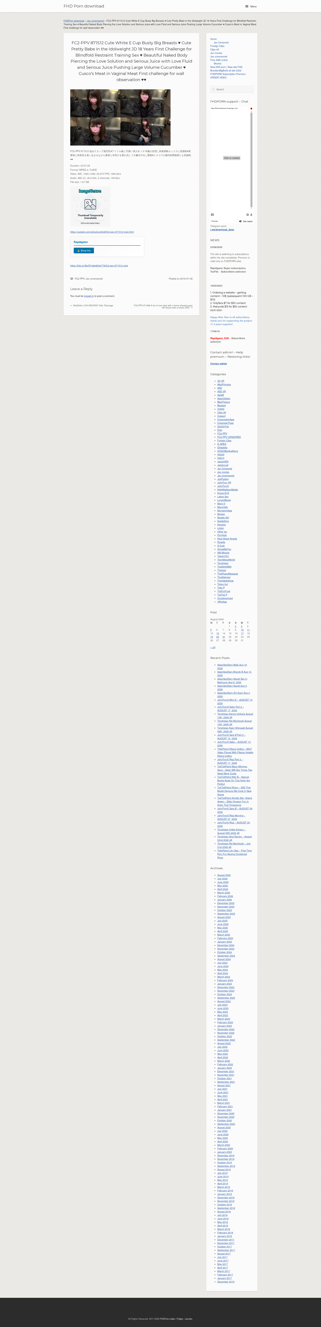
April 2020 (222, 1141)
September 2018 (226, 1208)
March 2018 (223, 1229)
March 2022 (223, 1060)
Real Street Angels (227, 538)
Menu (253, 6)
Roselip (221, 542)
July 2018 (222, 1215)
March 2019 (223, 1187)
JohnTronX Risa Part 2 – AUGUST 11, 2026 (230, 761)
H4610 (220, 458)
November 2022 (225, 1032)
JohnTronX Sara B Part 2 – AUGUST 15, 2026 (231, 736)
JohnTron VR (224, 482)
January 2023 (224, 1025)
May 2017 (222, 1264)
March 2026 (223, 892)
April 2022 (222, 1057)
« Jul (212, 647)
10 (242, 629)
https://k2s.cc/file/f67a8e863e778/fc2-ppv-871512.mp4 (99, 265)
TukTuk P (222, 594)
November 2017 (225, 1243)
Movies (217, 63)
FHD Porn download (84, 6)
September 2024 (226, 955)
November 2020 (225, 1117)
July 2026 (222, 878)
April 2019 (222, 1183)
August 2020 (224, 1127)
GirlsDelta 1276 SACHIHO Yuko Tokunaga (92, 305)
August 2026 (224, 875)
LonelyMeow (224, 500)
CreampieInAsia (225, 419)
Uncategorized (225, 598)
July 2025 (222, 920)
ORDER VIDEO (218, 77)
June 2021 (223, 1092)
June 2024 (223, 966)
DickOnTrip (223, 426)
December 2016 (225, 1281)
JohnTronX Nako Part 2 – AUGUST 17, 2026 (230, 708)
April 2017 (222, 1267)
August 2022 (224, 1043)
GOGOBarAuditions (227, 451)
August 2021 (224, 1085)
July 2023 (222, 1004)
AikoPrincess (224, 384)
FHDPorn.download (74, 20)
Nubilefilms (223, 521)
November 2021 (225, 1074)
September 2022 (226, 1039)
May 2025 (222, 927)
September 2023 (226, 997)
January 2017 (224, 1278)
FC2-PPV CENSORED (229, 437)
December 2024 (225, 945)
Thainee (221, 570)
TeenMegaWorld (226, 559)
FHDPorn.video (167, 1318)
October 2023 (224, 994)
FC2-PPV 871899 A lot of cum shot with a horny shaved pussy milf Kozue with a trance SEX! (163, 306)
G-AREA (221, 444)
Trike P (221, 587)
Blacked (221, 405)
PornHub (222, 535)
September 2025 (226, 913)
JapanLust (222, 465)
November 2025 (225, 906)
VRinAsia (222, 601)
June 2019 (223, 1176)
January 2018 (224, 1236)
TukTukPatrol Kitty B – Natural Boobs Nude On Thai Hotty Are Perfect (233, 780)
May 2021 (222, 1096)
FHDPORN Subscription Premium (228, 74)
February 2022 (225, 1064)
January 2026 (224, 899)
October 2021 (224, 1078)
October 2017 (224, 1246)
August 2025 (224, 917)
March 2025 (223, 934)
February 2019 (225, 1190)
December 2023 (225, 987)
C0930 (220, 409)
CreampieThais (225, 423)
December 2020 (225, 1113)
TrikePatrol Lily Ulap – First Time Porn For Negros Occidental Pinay (234, 854)
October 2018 (224, 1204)
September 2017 (226, 1250)
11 (248, 629)
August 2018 (224, 1211)
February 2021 (225, 1106)
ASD (219, 388)
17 (242, 633)
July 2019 (222, 1173)
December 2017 (225, 1239)
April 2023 (222, 1015)
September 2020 (226, 1124)
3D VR (220, 381)
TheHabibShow (225, 580)
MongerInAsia (224, 510)
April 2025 (222, 931)
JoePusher (223, 479)
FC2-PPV (79, 278)
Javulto (188, 1318)
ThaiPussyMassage (227, 573)
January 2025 (224, 941)
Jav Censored (221, 42)
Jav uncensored (95, 20)
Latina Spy (223, 496)
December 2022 (225, 1029)
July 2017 (222, 1257)
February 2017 (225, 1274)
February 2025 (225, 938)
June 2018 (223, 1218)
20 (217, 636)
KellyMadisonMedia (227, 489)
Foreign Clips (217, 46)
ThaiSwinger (224, 577)
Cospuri (221, 416)
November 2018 (225, 1201)
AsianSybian (223, 398)
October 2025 (224, 910)
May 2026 (222, 885)
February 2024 (225, 980)
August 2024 (224, 959)
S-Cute (221, 545)
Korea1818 (223, 493)
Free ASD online (219, 60)
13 (217, 633)
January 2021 (224, 1110)
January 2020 (224, 1152)
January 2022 (224, 1067)
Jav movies (216, 53)
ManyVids (222, 507)
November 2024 (225, 948)
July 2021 (222, 1089)
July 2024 (222, 962)
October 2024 (224, 952)
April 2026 (222, 889)
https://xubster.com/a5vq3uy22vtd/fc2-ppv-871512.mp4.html (102, 231)
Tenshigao (222, 563)
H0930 (220, 454)
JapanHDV (223, 461)
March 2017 (223, 1271)
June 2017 (223, 1260)
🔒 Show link (84, 250)
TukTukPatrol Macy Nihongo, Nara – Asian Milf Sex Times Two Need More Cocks (234, 770)
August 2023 (224, 1001)
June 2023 (223, 1008)
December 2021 (225, 1071)
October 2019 (224, 1162)
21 (224, 636)
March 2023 (223, 1018)
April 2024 (222, 973)
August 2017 (224, 1253)
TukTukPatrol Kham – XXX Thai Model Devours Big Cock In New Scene (234, 791)
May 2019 (222, 1180)
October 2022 (224, 1036)
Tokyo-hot (222, 584)
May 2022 (222, 1053)
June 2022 (223, 1050)
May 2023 (222, 1011)
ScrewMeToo (224, 549)
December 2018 (225, 1197)
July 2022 (222, 1046)
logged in (89, 296)
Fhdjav (180, 1318)
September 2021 (226, 1081)
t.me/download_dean (222, 229)
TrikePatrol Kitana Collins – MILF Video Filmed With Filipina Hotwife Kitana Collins (235, 752)
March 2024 (223, 976)
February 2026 (225, 896)
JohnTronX (223, 486)
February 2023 (225, 1022)
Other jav (222, 531)
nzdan (220, 528)
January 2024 (224, 983)
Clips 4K (214, 49)
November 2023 (225, 990)
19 (211, 636)
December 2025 (225, 903)
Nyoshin (221, 524)
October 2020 (224, 1120)
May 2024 (222, 969)
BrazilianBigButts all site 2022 (225, 70)
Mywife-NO (223, 517)
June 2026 (223, 882)
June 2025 (223, 924)
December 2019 (225, 1155)
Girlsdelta (222, 447)
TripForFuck (223, 591)
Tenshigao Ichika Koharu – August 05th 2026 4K (231, 831)
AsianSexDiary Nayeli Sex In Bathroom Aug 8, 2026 (232, 680)
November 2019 (225, 1159)
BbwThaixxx (223, 402)
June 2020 (223, 1134)
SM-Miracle (223, 552)
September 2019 (226, 1166)
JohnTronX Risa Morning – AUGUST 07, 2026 (231, 817)
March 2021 (223, 1103)
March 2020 (223, 1145)
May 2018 (222, 1222)
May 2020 (222, 1138)
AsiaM (220, 395)
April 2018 (222, 1225)
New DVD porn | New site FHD (226, 67)
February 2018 (225, 1232)
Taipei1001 (223, 556)
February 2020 (225, 1148)
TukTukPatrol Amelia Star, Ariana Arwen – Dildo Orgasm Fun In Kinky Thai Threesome (234, 801)
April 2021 (222, 1099)
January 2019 (224, 1194)
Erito (219, 430)
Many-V (221, 503)
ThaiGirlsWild (224, 566)
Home (213, 39)
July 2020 (222, 1131)
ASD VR (221, 391)
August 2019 (224, 1169)
